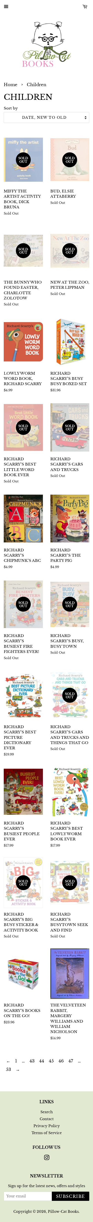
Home (10, 84)
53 (8, 1069)
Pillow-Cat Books (63, 1211)
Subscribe (70, 1196)
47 (70, 1061)
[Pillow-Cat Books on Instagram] (46, 1158)
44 (41, 1061)
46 (61, 1061)
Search (46, 1112)
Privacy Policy (46, 1126)
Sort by (11, 108)
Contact (47, 1119)
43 (32, 1061)
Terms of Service (46, 1133)
